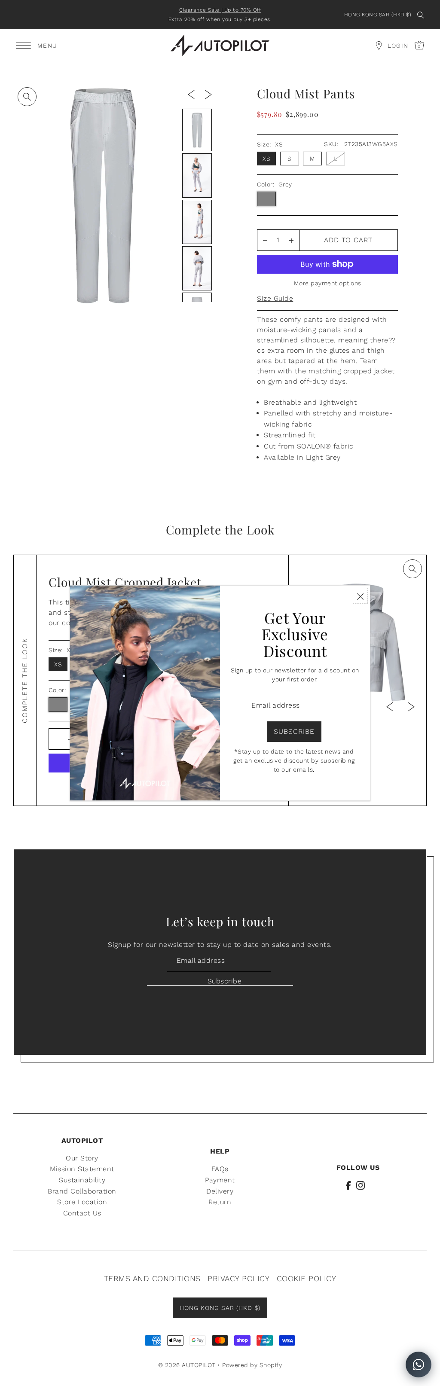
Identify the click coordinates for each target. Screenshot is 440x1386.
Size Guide (275, 298)
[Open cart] (379, 45)
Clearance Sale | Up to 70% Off (220, 10)
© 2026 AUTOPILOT (187, 1365)
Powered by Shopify (252, 1365)
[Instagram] (360, 1185)
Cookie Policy (306, 1278)
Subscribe (224, 981)
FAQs (220, 1169)
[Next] (208, 94)
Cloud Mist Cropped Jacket (125, 582)
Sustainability (82, 1180)
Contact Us (82, 1213)
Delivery (219, 1191)
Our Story (82, 1158)
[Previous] (191, 94)
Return (219, 1202)
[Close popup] (360, 596)
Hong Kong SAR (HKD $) (378, 15)
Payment (220, 1180)
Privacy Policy (238, 1278)
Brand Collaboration (82, 1191)
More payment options (327, 283)
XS (266, 158)
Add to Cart (348, 240)
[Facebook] (348, 1185)
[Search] (420, 14)
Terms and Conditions (152, 1278)
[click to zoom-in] (27, 96)
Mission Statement (82, 1169)
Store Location (82, 1202)
